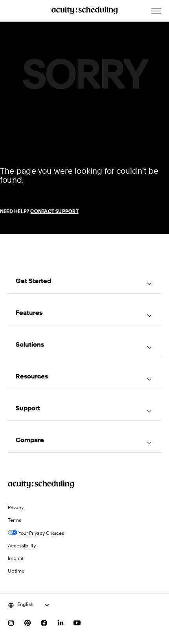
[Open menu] (156, 11)
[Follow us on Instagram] (11, 623)
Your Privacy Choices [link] (40, 533)
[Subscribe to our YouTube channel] (77, 623)
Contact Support (54, 211)
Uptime (16, 571)
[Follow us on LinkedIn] (60, 623)
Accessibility (22, 546)
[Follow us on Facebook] (44, 623)
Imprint (16, 558)
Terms (14, 520)
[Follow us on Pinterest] (27, 623)
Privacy (16, 508)
